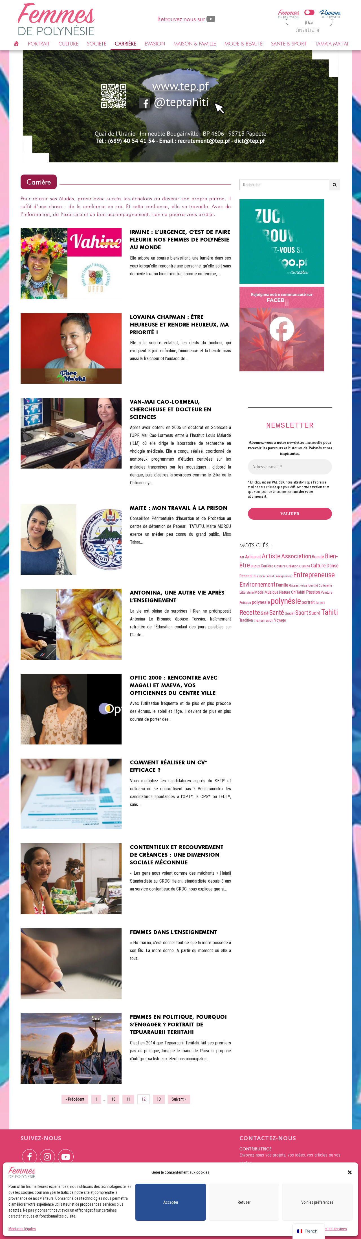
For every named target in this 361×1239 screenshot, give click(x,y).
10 (113, 1099)
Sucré (314, 613)
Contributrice (255, 1149)
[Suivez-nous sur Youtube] (65, 1152)
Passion (313, 592)
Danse (332, 566)
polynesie (261, 602)
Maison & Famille (194, 44)
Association (296, 556)
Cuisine (304, 566)
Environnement (257, 584)
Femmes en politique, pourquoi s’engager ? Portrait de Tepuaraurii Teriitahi (178, 1024)
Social (289, 613)
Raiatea (320, 603)
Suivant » (179, 1099)
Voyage (280, 620)
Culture (68, 44)
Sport (301, 612)
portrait (308, 602)
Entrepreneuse (314, 574)
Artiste (271, 556)
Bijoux (255, 566)
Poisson (245, 602)
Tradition (246, 620)
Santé (276, 613)
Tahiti (329, 612)
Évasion (155, 44)
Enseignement (283, 576)
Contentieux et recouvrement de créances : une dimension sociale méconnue (177, 854)
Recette (249, 613)
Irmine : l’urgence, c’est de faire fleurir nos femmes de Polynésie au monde (180, 239)
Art (241, 557)
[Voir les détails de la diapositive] (181, 106)
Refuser (244, 1202)
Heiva (303, 585)
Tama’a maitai (331, 44)
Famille (282, 585)
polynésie (286, 601)
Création (292, 566)
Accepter (170, 1202)
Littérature (246, 593)
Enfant (270, 576)
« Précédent (74, 1099)
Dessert (245, 576)
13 (159, 1099)
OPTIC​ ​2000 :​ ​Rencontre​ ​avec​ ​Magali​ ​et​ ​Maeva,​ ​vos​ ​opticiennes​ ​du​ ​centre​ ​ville (174, 685)
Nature (284, 592)
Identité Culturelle (320, 585)
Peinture (326, 592)
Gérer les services (332, 1229)
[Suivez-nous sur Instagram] (47, 1152)
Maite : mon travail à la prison (179, 508)
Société (96, 44)
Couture (279, 566)
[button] (350, 1172)
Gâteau (294, 585)
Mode (259, 592)
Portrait (39, 44)
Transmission (263, 620)
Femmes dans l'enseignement (173, 932)
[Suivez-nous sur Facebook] (29, 1152)
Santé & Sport (289, 44)
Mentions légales (22, 1229)
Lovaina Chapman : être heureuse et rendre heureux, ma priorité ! (179, 324)
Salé (264, 613)
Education (259, 576)
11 (128, 1099)
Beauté (318, 556)
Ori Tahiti (298, 592)
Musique (271, 592)
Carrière (125, 44)
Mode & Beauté (243, 44)
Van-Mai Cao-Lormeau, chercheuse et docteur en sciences (171, 409)
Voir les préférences (317, 1202)
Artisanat (253, 556)
